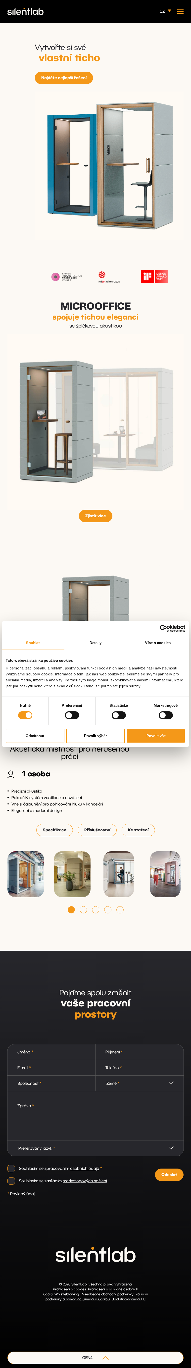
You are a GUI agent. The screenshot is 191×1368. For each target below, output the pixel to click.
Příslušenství (97, 830)
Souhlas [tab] (33, 643)
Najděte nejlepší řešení (64, 78)
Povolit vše (156, 736)
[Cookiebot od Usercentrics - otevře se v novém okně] (163, 628)
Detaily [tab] (96, 643)
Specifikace (54, 830)
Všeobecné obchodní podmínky (108, 1294)
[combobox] (140, 1083)
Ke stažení (138, 830)
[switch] (72, 715)
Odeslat (169, 1175)
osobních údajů (84, 1169)
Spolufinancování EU (128, 1299)
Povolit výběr (95, 736)
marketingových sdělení (85, 1181)
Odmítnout (35, 736)
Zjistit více (95, 516)
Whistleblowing (66, 1294)
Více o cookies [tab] (157, 643)
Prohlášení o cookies (69, 1289)
